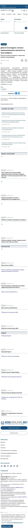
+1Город (4, 44)
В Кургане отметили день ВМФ (9, 328)
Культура (3, 238)
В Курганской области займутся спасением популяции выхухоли (13, 128)
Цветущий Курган (6, 351)
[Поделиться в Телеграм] (19, 93)
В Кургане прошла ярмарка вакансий (11, 392)
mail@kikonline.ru (19, 487)
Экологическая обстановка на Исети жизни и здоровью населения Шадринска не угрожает (13, 113)
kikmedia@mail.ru (5, 486)
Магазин (3, 442)
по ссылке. (9, 84)
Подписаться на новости (14, 428)
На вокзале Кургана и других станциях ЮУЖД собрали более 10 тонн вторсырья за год (13, 136)
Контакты (3, 447)
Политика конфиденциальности (9, 453)
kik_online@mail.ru (9, 490)
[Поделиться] (22, 60)
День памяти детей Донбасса (9, 308)
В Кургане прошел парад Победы (10, 372)
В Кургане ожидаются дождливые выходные (13, 220)
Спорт (2, 411)
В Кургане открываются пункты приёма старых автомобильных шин (14, 143)
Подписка (19, 14)
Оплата (2, 445)
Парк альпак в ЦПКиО (7, 265)
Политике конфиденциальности (15, 522)
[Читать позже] (26, 60)
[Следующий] (26, 28)
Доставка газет (4, 458)
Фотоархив (8, 14)
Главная (3, 14)
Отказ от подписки (5, 456)
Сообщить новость (14, 433)
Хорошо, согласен (7, 526)
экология (4, 89)
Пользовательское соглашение (9, 450)
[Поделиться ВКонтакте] (16, 93)
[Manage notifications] (3, 526)
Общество (3, 170)
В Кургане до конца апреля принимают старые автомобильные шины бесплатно (14, 121)
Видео (14, 14)
